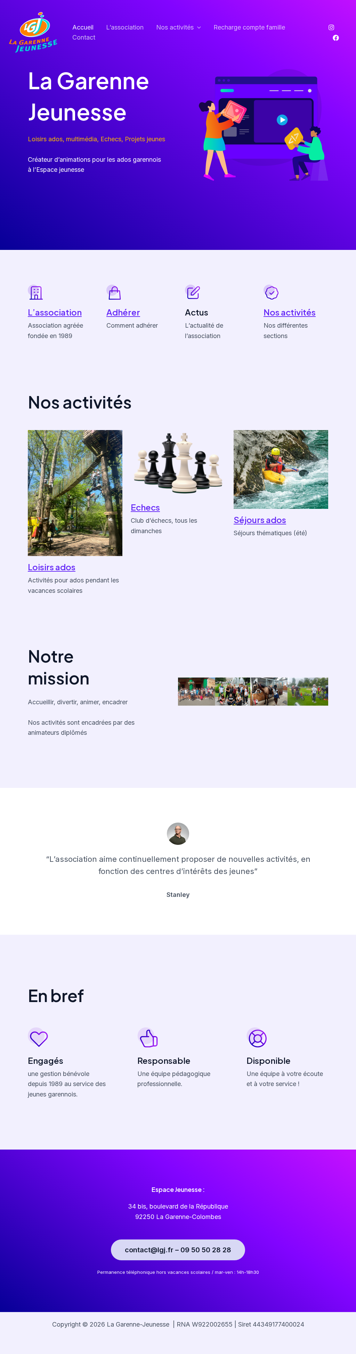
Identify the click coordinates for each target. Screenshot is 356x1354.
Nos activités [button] (175, 27)
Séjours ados (260, 519)
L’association (125, 27)
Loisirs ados (51, 567)
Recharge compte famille (249, 27)
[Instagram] (331, 27)
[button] (197, 28)
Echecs (145, 507)
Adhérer (123, 312)
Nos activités (290, 312)
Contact (83, 37)
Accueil (83, 27)
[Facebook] (336, 38)
